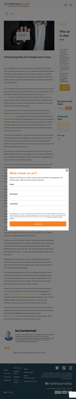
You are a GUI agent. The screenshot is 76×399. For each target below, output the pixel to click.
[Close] (67, 170)
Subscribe (38, 224)
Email (12, 184)
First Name (14, 194)
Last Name (14, 204)
